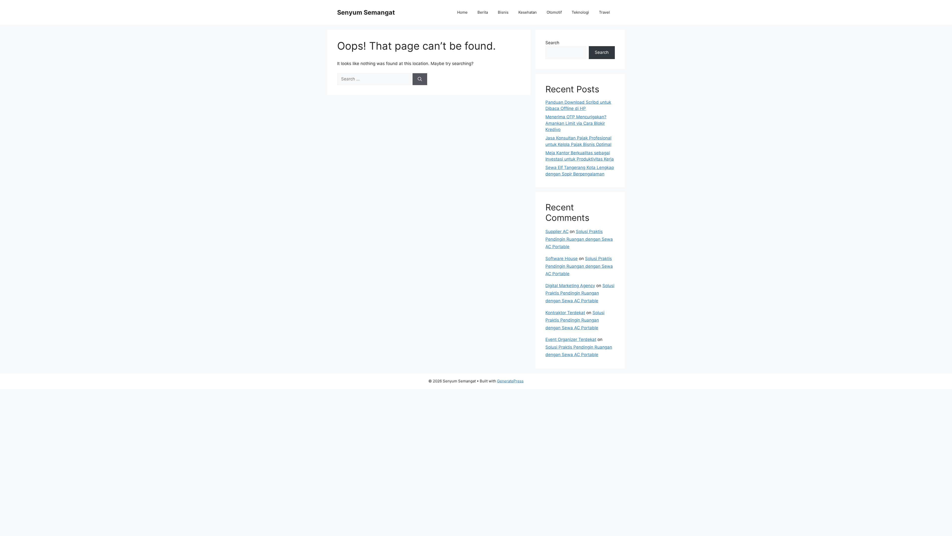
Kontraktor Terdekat (565, 312)
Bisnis (503, 12)
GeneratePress (510, 381)
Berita (482, 12)
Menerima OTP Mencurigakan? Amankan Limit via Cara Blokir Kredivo (575, 123)
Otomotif (554, 12)
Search (552, 42)
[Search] (420, 79)
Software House (561, 258)
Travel (604, 12)
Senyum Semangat (366, 12)
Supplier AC (556, 231)
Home (462, 12)
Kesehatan (527, 12)
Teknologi (580, 12)
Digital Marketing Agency (570, 285)
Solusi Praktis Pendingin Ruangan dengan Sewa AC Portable (579, 239)
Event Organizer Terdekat (570, 339)
